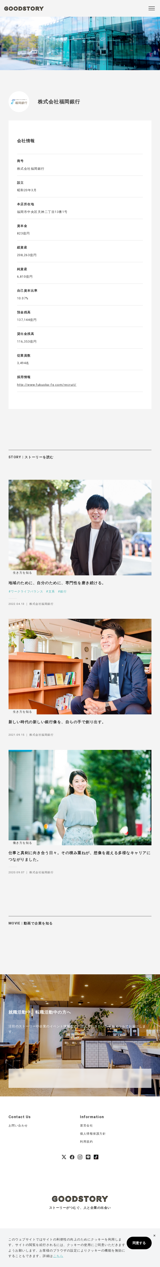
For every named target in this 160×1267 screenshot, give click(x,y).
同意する (139, 1243)
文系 (52, 591)
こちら (58, 1256)
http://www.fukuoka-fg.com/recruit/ (46, 385)
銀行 (63, 591)
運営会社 (86, 1125)
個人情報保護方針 (93, 1133)
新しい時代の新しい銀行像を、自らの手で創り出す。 (57, 722)
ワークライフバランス (27, 591)
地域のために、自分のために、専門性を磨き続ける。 (57, 583)
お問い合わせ (18, 1125)
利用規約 (86, 1141)
